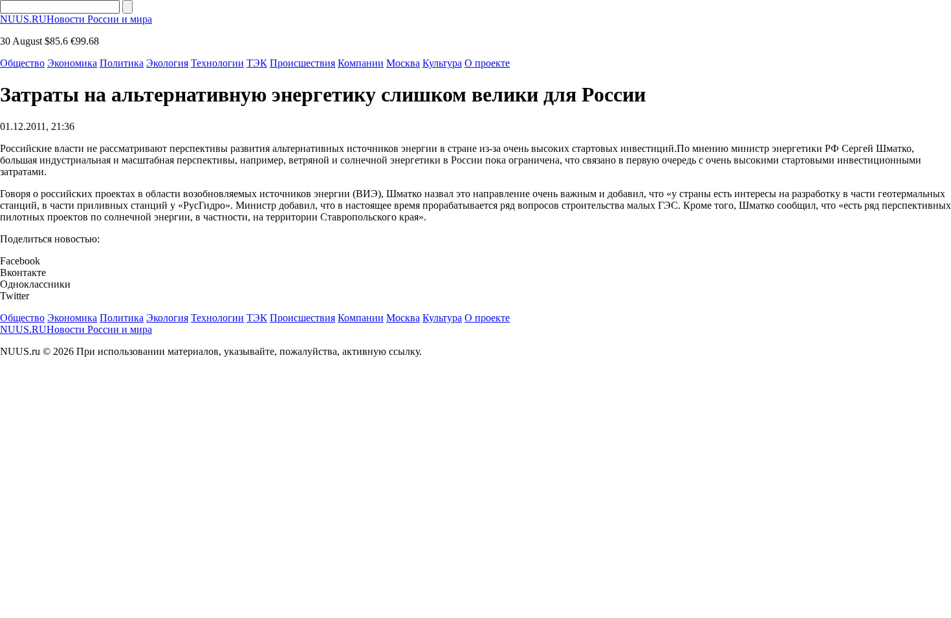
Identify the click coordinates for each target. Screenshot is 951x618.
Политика (122, 63)
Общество (22, 63)
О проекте (487, 63)
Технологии (217, 63)
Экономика (72, 63)
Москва (403, 63)
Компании (361, 63)
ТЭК (256, 63)
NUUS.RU (76, 19)
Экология (167, 63)
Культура (442, 63)
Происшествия (302, 63)
